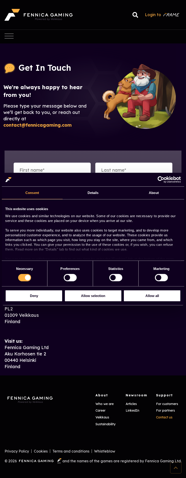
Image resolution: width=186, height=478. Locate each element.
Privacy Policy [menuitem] (17, 451)
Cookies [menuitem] (41, 451)
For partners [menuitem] (165, 410)
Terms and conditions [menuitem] (70, 451)
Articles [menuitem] (131, 404)
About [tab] (154, 193)
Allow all (152, 296)
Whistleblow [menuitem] (104, 451)
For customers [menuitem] (167, 404)
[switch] (66, 276)
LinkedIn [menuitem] (132, 410)
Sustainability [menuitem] (105, 424)
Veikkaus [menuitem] (102, 417)
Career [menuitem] (100, 410)
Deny (34, 296)
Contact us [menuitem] (164, 417)
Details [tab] (93, 193)
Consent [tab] (32, 193)
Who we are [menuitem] (104, 404)
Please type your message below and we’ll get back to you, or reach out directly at (44, 112)
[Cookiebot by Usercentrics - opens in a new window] (161, 179)
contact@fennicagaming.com (37, 125)
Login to (153, 14)
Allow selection (93, 296)
